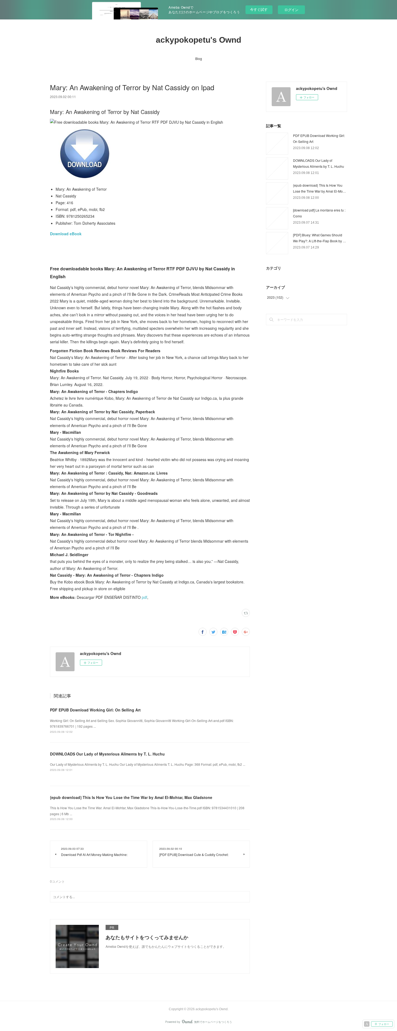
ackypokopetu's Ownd (198, 39)
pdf (144, 597)
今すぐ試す (259, 9)
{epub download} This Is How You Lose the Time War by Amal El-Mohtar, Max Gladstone (131, 797)
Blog (198, 58)
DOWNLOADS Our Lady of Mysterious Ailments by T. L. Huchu (107, 754)
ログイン (291, 9)
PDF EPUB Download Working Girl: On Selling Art (95, 710)
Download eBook (66, 233)
